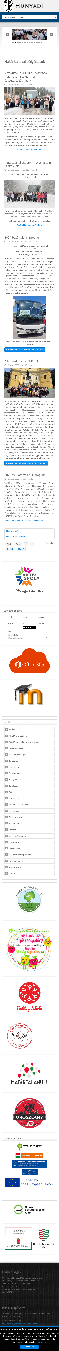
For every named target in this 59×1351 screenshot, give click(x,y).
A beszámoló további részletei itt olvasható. (23, 520)
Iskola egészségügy (18, 836)
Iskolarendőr (14, 767)
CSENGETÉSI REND (18, 805)
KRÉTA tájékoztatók (18, 736)
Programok (14, 811)
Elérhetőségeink (16, 817)
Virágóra (13, 873)
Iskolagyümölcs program (20, 855)
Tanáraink (13, 761)
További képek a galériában (29, 149)
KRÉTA (12, 729)
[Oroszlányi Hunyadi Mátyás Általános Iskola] (22, 6)
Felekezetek (14, 848)
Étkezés (12, 830)
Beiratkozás (14, 798)
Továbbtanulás (15, 823)
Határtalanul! (12, 531)
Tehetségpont (15, 786)
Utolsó (21, 549)
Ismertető (42, 1342)
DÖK (11, 792)
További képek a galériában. (29, 225)
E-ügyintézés (15, 780)
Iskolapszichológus (17, 754)
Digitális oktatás (16, 748)
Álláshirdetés (14, 773)
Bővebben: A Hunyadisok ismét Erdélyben (27, 463)
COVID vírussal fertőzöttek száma (24, 742)
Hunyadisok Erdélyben (16, 536)
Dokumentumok (16, 861)
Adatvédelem (15, 867)
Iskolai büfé (14, 842)
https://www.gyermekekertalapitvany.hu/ (20, 1323)
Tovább (10, 549)
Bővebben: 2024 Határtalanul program (25, 349)
